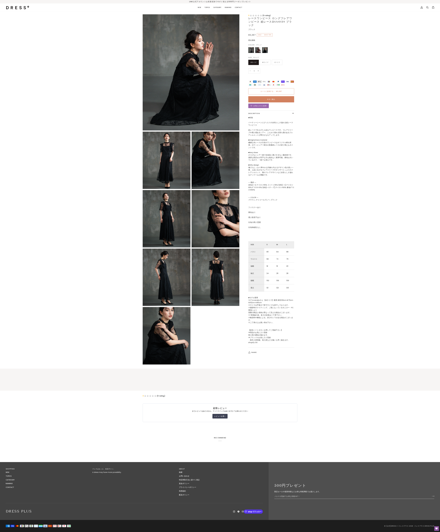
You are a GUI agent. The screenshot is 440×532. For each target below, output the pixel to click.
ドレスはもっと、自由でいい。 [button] (103, 469)
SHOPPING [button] (10, 469)
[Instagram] (234, 512)
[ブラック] (265, 50)
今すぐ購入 (271, 99)
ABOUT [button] (182, 469)
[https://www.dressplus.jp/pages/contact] (243, 512)
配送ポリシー (184, 495)
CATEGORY (10, 480)
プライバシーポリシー (187, 487)
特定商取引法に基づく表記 (189, 480)
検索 (180, 472)
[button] (207, 7)
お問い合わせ (184, 476)
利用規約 (182, 491)
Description (254, 113)
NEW (7, 472)
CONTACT (10, 487)
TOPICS (9, 476)
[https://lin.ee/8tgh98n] (238, 512)
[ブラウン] (258, 50)
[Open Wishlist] (436, 528)
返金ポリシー (184, 483)
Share (254, 352)
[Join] (432, 496)
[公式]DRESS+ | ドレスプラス (397, 526)
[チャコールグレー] (251, 50)
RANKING (9, 483)
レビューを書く (220, 416)
